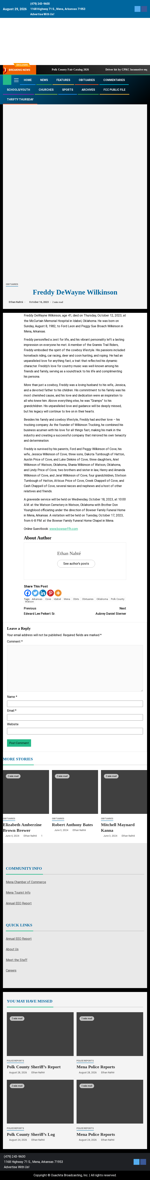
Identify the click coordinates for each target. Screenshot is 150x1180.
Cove (48, 599)
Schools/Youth (18, 89)
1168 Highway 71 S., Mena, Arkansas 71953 (57, 9)
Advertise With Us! (42, 14)
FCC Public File (114, 89)
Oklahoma (102, 599)
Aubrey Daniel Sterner (111, 611)
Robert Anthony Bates (72, 824)
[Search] (143, 80)
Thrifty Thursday (20, 99)
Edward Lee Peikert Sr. (39, 611)
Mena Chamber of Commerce (26, 882)
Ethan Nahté (16, 302)
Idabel (57, 599)
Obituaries (87, 80)
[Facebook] (27, 593)
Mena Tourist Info (18, 892)
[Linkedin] (42, 593)
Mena (67, 599)
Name (12, 697)
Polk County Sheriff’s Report (34, 1066)
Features (63, 80)
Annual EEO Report (19, 903)
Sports (67, 89)
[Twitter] (35, 593)
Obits (76, 599)
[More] (58, 593)
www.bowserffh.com (63, 529)
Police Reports (15, 1061)
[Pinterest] (50, 593)
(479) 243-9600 (40, 3)
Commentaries (114, 80)
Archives (88, 89)
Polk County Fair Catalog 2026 (70, 69)
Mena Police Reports (96, 1066)
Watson (29, 601)
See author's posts (76, 563)
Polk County (117, 599)
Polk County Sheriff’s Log (31, 1134)
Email (11, 710)
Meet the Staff (16, 960)
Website (13, 724)
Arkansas (37, 599)
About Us (12, 949)
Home (28, 80)
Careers (11, 970)
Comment (15, 641)
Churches (46, 89)
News (44, 80)
